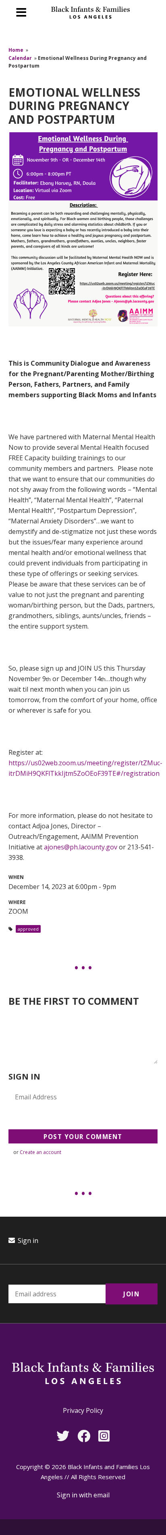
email (101, 1495)
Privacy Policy (83, 1410)
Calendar (20, 58)
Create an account (40, 1152)
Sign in (27, 1240)
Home (15, 50)
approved (28, 929)
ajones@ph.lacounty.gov (80, 847)
